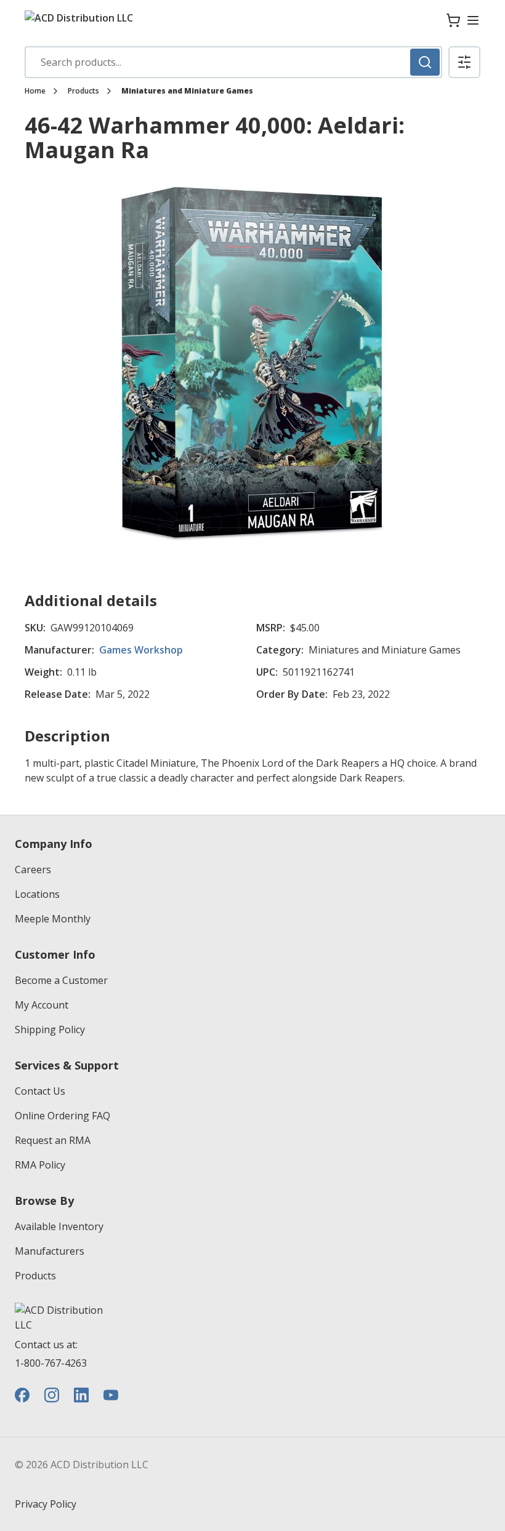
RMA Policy (40, 1165)
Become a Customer (61, 980)
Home (35, 91)
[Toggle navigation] (473, 20)
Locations (37, 894)
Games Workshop (141, 650)
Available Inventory (59, 1226)
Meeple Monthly (53, 918)
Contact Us (40, 1091)
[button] (464, 62)
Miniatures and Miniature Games (187, 91)
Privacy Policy (45, 1504)
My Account (41, 1005)
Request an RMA (53, 1140)
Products (83, 91)
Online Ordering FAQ (62, 1115)
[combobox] (233, 62)
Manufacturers (49, 1251)
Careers (33, 869)
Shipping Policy (50, 1029)
